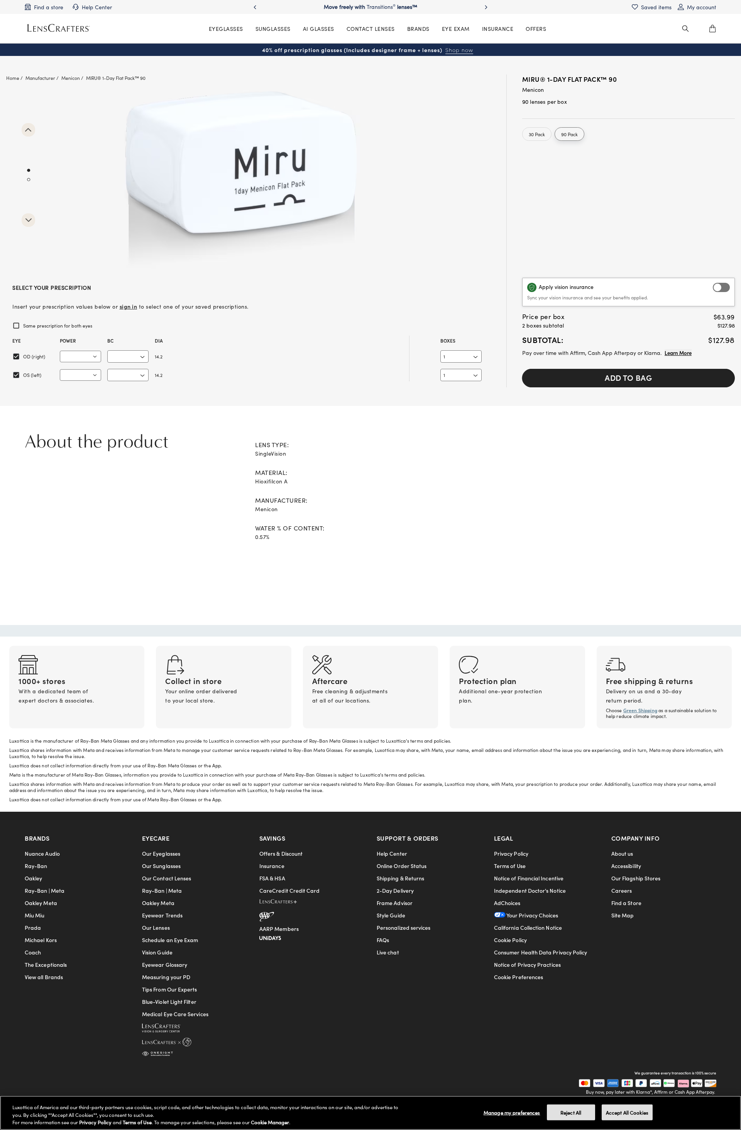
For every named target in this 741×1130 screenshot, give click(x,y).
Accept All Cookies (627, 1112)
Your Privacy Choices (532, 915)
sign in (128, 306)
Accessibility (626, 866)
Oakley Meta (41, 903)
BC (110, 340)
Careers (621, 890)
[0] (712, 28)
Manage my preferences (512, 1112)
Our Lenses (156, 927)
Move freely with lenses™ (370, 6)
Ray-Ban (36, 866)
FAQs (383, 940)
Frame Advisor (395, 903)
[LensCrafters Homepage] (59, 28)
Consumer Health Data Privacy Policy (540, 952)
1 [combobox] (444, 356)
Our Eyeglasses (161, 853)
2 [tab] (28, 179)
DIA (159, 340)
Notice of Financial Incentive (528, 878)
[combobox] (80, 356)
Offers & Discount (281, 853)
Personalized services (403, 927)
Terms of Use (510, 866)
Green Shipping (640, 710)
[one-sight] (157, 1052)
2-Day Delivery (395, 890)
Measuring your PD (166, 977)
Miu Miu (35, 915)
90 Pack (569, 134)
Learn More (678, 352)
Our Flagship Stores (635, 878)
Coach (33, 952)
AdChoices (507, 903)
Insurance (271, 866)
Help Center (392, 853)
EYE (16, 340)
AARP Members (279, 928)
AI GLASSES (318, 28)
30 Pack (537, 134)
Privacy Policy (511, 853)
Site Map (622, 915)
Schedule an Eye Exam (170, 940)
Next (28, 220)
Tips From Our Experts (169, 989)
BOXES (447, 340)
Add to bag (628, 377)
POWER (68, 340)
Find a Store (626, 903)
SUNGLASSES (273, 28)
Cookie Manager (270, 1122)
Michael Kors (41, 940)
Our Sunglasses (161, 866)
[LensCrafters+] (284, 903)
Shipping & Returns (400, 878)
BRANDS (418, 28)
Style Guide (391, 915)
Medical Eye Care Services (175, 1014)
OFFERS (536, 28)
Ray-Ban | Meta (44, 890)
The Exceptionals (46, 964)
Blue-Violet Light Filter (169, 1001)
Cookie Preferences (518, 977)
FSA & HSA (272, 878)
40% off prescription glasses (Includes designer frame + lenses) (367, 50)
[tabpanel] (247, 179)
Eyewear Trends (162, 915)
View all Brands (44, 977)
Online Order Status (401, 866)
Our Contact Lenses (166, 878)
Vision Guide (157, 952)
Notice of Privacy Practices (527, 964)
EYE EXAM (456, 28)
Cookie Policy (510, 940)
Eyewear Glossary (164, 964)
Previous (28, 130)
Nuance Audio (42, 853)
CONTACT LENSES (371, 28)
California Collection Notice (528, 927)
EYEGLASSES (226, 28)
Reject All (570, 1112)
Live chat (388, 952)
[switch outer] (721, 287)
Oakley (33, 878)
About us (622, 853)
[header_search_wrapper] (685, 28)
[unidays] (270, 936)
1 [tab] (28, 170)
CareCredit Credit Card (289, 890)
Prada (33, 927)
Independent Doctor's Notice (530, 890)
